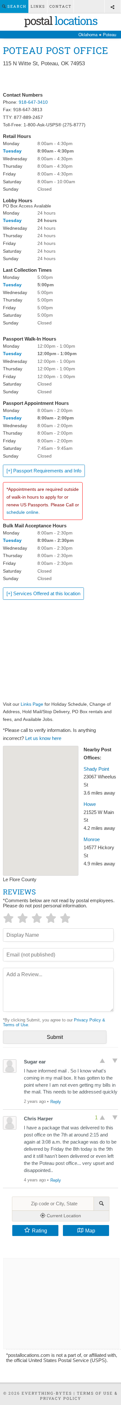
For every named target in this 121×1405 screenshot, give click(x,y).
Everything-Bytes (47, 1393)
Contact (60, 6)
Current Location (63, 1215)
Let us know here (43, 738)
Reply (55, 1101)
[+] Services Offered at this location (43, 593)
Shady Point (96, 769)
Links (38, 6)
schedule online (22, 512)
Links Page (32, 704)
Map (90, 1230)
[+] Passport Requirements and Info (43, 470)
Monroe (92, 839)
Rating (39, 1230)
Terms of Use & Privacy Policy (79, 1395)
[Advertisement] (60, 80)
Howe (90, 804)
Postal (60, 20)
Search (16, 6)
